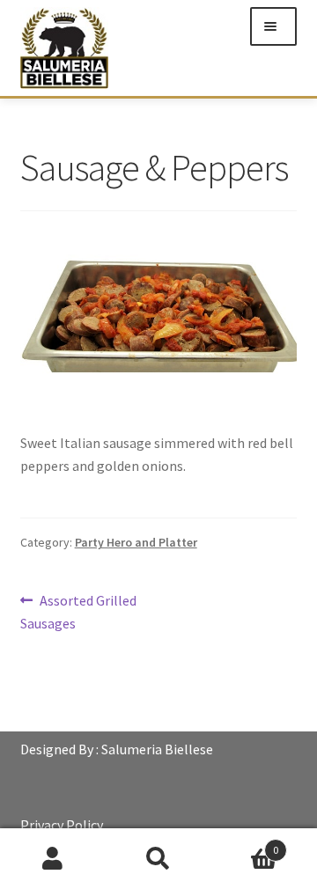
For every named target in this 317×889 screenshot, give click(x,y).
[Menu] (273, 26)
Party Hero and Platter (136, 542)
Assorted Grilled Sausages (78, 611)
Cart (244, 843)
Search (158, 859)
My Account (53, 859)
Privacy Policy (61, 825)
